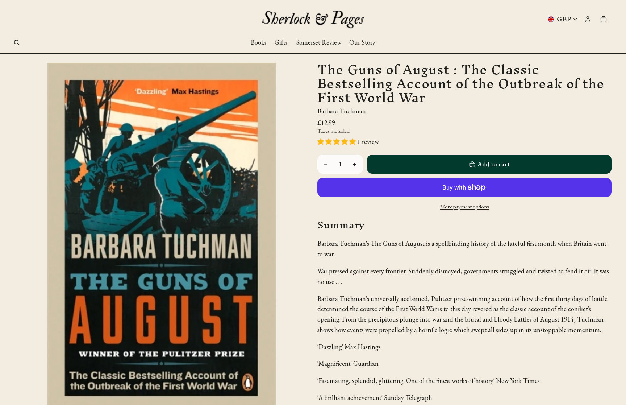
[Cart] (604, 19)
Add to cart (493, 164)
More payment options (464, 206)
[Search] (17, 42)
